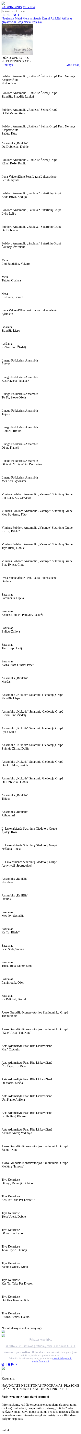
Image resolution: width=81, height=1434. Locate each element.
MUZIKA (29, 7)
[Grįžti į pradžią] (3, 3)
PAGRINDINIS (12, 7)
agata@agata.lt (40, 1361)
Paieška (37, 22)
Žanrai (46, 18)
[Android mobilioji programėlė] (12, 1364)
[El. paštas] (16, 1364)
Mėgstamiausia (32, 18)
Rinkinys (7, 64)
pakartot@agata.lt (62, 1358)
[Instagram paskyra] (3, 1364)
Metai (18, 18)
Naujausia (8, 18)
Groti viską (72, 64)
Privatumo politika (40, 1339)
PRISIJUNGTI (11, 15)
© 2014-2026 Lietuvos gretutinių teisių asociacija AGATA (40, 1346)
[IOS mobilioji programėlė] (9, 1364)
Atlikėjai (56, 18)
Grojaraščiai (24, 22)
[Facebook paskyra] (6, 1364)
